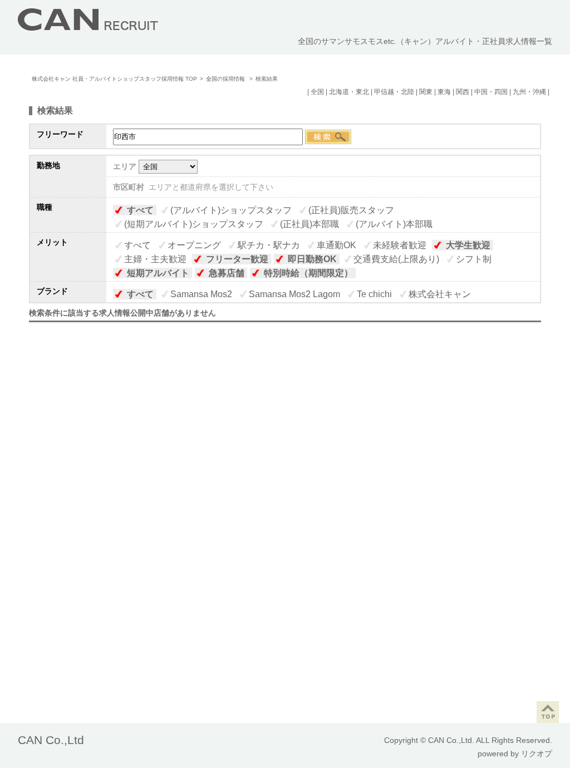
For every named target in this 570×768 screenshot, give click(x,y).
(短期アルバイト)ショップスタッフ (193, 224)
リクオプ (536, 753)
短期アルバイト (158, 273)
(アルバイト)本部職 (394, 224)
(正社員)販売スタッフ (351, 210)
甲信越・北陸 (394, 92)
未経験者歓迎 (399, 245)
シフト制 (474, 259)
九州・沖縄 (529, 92)
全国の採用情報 (226, 79)
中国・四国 (491, 92)
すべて (140, 210)
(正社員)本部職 (309, 224)
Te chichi (374, 294)
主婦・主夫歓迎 (155, 259)
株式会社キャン (440, 294)
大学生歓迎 (468, 245)
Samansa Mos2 (201, 294)
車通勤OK (336, 245)
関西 (462, 92)
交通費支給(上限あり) (396, 259)
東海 (444, 92)
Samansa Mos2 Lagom (294, 294)
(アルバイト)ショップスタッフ (231, 210)
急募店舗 (226, 273)
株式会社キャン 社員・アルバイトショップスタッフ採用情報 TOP (114, 79)
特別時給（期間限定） (308, 273)
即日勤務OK (312, 259)
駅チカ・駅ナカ (269, 245)
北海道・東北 (349, 92)
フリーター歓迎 (237, 259)
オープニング (194, 245)
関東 (426, 92)
